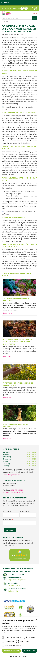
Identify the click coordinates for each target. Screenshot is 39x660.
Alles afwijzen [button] (29, 651)
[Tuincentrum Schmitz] (6, 13)
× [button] (36, 619)
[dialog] (19, 638)
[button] (19, 656)
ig (26, 8)
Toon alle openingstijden (12, 475)
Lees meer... (7, 313)
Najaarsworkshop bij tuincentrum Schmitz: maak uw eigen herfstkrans (17, 342)
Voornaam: (7, 511)
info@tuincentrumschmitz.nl (13, 492)
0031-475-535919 (16, 490)
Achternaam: (24, 511)
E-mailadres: (8, 520)
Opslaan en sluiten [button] (11, 651)
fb (22, 8)
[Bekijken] (35, 7)
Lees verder (17, 633)
